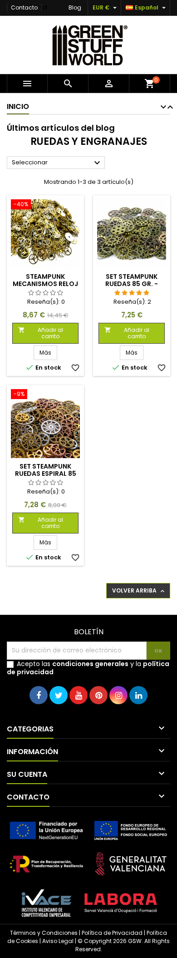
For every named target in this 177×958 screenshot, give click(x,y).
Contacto (24, 7)
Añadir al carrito (40, 333)
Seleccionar (57, 163)
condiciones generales (90, 663)
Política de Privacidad (112, 933)
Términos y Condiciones (44, 933)
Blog (75, 7)
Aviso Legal (58, 941)
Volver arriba (139, 591)
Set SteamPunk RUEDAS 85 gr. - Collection (131, 284)
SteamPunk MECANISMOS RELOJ (45, 280)
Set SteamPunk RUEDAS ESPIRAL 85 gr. (45, 473)
